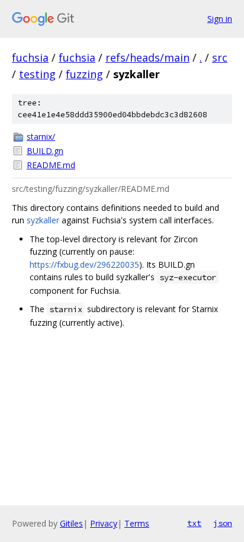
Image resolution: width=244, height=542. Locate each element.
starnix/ (41, 136)
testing (37, 74)
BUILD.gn (45, 150)
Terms (136, 523)
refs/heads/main (147, 57)
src (219, 57)
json (222, 523)
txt (194, 523)
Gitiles (71, 523)
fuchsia (30, 57)
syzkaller (43, 220)
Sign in (219, 18)
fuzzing (84, 74)
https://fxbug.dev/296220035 (84, 264)
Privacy (103, 523)
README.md (51, 165)
